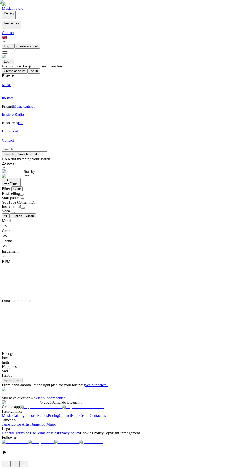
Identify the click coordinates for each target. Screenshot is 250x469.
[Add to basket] (24, 464)
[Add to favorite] (6, 464)
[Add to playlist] (15, 464)
